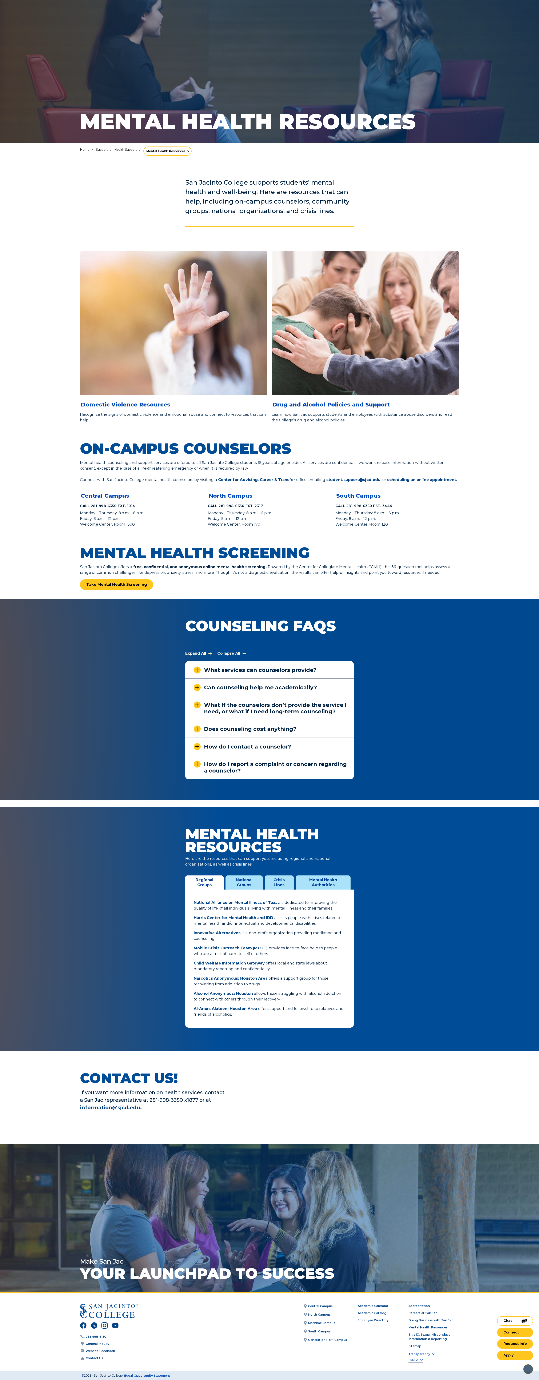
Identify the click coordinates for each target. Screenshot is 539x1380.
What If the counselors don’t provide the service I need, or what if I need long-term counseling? (275, 708)
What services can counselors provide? (260, 670)
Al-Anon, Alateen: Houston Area (225, 1008)
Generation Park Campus (327, 1340)
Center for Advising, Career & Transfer (256, 479)
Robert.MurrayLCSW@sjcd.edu (377, 1088)
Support (102, 150)
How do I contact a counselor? (247, 746)
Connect (511, 1332)
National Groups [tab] (244, 882)
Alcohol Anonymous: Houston (223, 993)
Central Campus (105, 495)
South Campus (358, 495)
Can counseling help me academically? (260, 687)
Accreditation (419, 1306)
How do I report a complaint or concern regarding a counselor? (275, 767)
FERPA (413, 1360)
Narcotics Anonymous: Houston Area (231, 978)
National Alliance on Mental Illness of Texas (237, 902)
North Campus (230, 495)
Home (84, 150)
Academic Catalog (372, 1313)
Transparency (419, 1354)
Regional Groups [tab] (204, 882)
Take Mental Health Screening (116, 584)
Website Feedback (100, 1351)
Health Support (125, 150)
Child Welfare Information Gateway (229, 963)
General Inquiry (97, 1344)
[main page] (34, 15)
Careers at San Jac (422, 1313)
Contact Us (94, 1358)
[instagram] (104, 1326)
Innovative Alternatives (217, 933)
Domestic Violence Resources (125, 404)
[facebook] (83, 1326)
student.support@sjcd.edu (353, 479)
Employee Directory (373, 1320)
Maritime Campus (321, 1323)
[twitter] (94, 1326)
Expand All (196, 653)
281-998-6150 (96, 1337)
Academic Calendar (373, 1306)
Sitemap (414, 1346)
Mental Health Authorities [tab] (323, 882)
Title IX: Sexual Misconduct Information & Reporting (429, 1337)
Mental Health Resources (165, 151)
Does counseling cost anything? (250, 729)
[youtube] (115, 1326)
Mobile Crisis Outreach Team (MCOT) (231, 948)
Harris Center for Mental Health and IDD (233, 917)
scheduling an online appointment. (422, 479)
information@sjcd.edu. (111, 1107)
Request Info (515, 1344)
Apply (508, 1355)
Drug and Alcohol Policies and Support (331, 404)
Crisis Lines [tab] (279, 882)
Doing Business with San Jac (430, 1320)
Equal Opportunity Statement (147, 1375)
